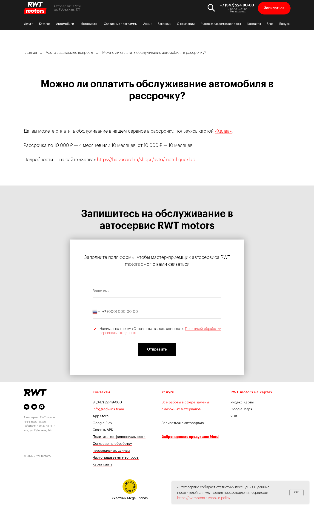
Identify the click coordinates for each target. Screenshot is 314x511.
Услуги (28, 23)
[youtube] (34, 407)
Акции (147, 23)
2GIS (234, 416)
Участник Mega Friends (129, 498)
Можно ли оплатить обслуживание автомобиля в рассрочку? (154, 52)
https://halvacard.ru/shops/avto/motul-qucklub (146, 159)
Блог (270, 23)
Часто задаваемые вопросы (221, 23)
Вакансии (164, 23)
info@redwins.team (108, 409)
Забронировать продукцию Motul (190, 437)
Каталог (44, 23)
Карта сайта (102, 464)
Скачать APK (103, 430)
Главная (30, 52)
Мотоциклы (88, 23)
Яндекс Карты (242, 402)
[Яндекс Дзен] (42, 407)
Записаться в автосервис (183, 423)
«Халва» (223, 131)
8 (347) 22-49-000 (107, 402)
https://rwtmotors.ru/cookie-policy (203, 498)
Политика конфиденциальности (119, 437)
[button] (274, 8)
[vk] (26, 407)
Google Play (102, 423)
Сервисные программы (120, 23)
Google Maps (241, 409)
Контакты (254, 23)
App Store (101, 416)
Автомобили (65, 23)
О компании (186, 23)
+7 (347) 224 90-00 (237, 5)
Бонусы (284, 23)
